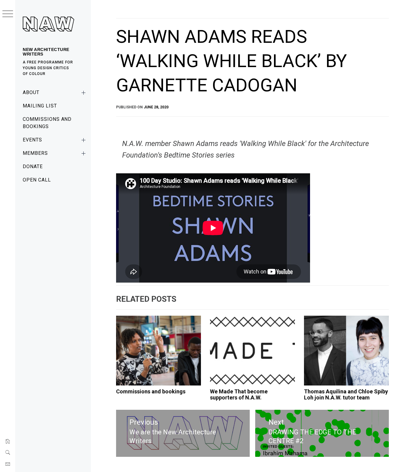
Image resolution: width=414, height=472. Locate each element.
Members (35, 153)
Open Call (37, 180)
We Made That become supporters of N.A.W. (239, 394)
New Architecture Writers (46, 51)
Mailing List (40, 106)
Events (32, 140)
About (31, 92)
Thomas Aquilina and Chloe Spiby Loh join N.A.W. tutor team (346, 394)
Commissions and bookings (47, 122)
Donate (33, 166)
